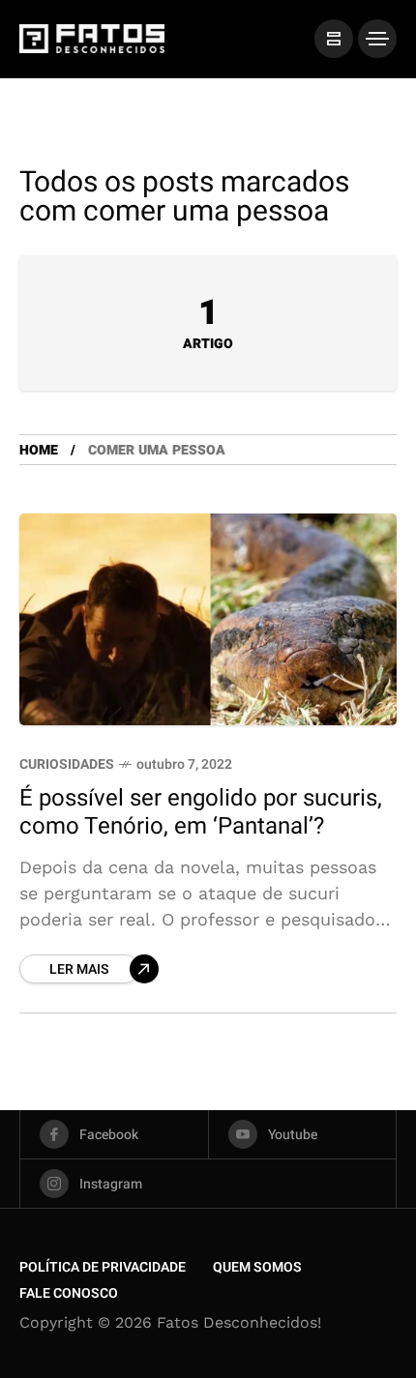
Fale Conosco (68, 1293)
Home (38, 450)
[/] (333, 38)
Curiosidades (66, 764)
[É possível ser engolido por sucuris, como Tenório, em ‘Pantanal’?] (208, 619)
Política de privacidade (102, 1267)
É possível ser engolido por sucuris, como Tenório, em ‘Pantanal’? (200, 812)
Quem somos (257, 1267)
